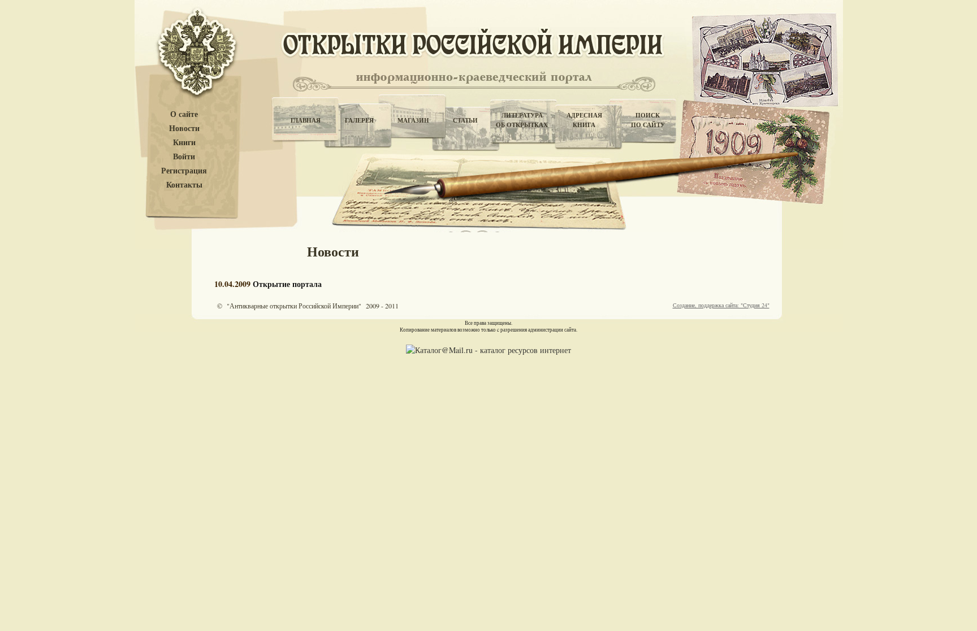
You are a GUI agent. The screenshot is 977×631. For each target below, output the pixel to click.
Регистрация (184, 171)
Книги (184, 142)
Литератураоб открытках (522, 120)
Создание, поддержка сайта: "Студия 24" (721, 305)
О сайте (184, 114)
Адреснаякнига (584, 120)
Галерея (359, 120)
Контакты (184, 185)
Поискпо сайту (648, 120)
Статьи (465, 120)
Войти (184, 157)
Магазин (413, 120)
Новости (184, 128)
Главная (306, 120)
